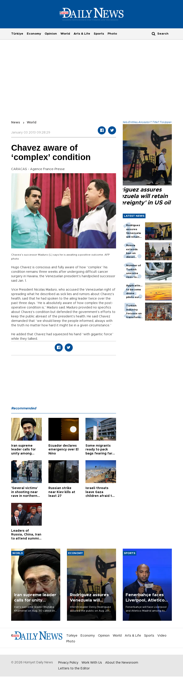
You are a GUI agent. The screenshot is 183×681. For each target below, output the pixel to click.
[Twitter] (112, 130)
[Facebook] (102, 130)
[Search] (153, 33)
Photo (112, 33)
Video (161, 635)
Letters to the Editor (74, 668)
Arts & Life (82, 33)
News (15, 122)
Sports (99, 33)
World (65, 33)
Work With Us (91, 662)
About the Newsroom (121, 662)
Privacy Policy (68, 662)
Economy (34, 33)
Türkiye (17, 33)
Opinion (51, 33)
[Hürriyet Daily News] (92, 14)
